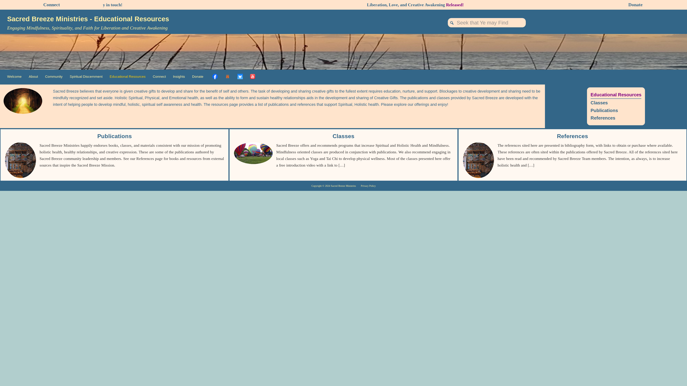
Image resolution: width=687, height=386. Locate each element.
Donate (635, 5)
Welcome (14, 76)
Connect (51, 4)
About (33, 76)
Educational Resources (128, 76)
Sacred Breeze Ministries (48, 19)
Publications (604, 110)
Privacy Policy (368, 186)
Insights (179, 76)
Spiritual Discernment (86, 76)
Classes (599, 102)
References (603, 117)
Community (54, 76)
